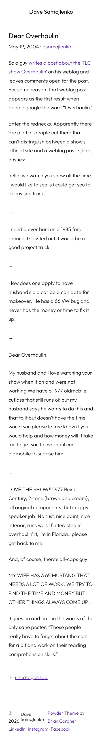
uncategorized (31, 677)
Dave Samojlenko (51, 11)
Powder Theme (63, 713)
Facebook (61, 729)
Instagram (38, 729)
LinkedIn (17, 729)
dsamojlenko (56, 46)
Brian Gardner (62, 721)
